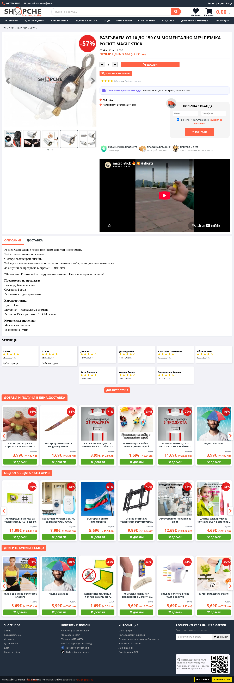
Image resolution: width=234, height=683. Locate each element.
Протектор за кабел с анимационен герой (136, 445)
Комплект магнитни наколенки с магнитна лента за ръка (136, 595)
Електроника (59, 20)
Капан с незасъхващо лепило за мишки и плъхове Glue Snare (97, 595)
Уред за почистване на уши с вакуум (175, 595)
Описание (13, 240)
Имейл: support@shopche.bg (76, 643)
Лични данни (126, 647)
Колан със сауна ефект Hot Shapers (20, 595)
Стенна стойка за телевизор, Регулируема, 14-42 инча (136, 520)
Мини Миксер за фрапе (214, 593)
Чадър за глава (213, 443)
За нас (7, 630)
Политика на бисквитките (57, 679)
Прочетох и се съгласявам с (200, 121)
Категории (11, 20)
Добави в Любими (117, 73)
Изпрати (200, 131)
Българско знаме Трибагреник (97, 520)
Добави (152, 64)
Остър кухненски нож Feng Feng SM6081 (58, 445)
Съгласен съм (222, 679)
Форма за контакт (70, 634)
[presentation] (7, 81)
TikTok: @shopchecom (77, 652)
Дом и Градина (34, 20)
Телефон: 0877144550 (72, 639)
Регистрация (215, 3)
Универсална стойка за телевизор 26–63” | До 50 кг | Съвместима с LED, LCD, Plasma (20, 520)
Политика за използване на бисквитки (139, 639)
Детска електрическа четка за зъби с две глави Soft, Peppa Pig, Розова (214, 520)
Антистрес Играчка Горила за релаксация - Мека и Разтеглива (20, 445)
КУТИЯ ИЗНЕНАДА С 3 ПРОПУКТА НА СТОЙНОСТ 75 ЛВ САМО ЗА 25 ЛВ (175, 445)
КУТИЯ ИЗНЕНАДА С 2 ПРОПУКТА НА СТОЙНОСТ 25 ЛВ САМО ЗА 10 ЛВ (97, 445)
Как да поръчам (12, 634)
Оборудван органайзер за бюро (175, 520)
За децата (167, 20)
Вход (229, 3)
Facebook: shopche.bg (77, 647)
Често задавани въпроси (132, 634)
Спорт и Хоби (146, 20)
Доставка (35, 240)
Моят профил (126, 630)
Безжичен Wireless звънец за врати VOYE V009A (58, 520)
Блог (6, 647)
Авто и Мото (124, 20)
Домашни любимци (194, 20)
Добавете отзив (117, 390)
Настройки (202, 679)
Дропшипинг (11, 643)
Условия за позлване (129, 643)
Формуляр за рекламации (75, 630)
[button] (48, 149)
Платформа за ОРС (128, 652)
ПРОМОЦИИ (222, 20)
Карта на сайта (12, 652)
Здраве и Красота (86, 20)
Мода (106, 20)
